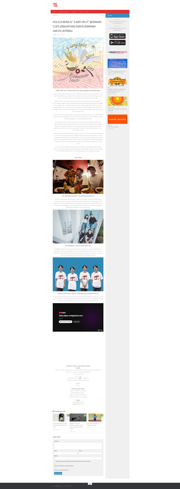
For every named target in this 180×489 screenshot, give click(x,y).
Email (80, 450)
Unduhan (81, 11)
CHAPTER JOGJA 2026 (113, 127)
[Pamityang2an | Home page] (55, 5)
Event (109, 87)
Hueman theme (69, 486)
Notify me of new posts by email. (61, 470)
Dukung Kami (74, 11)
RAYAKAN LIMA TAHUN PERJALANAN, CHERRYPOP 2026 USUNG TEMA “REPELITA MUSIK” (117, 90)
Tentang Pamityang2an (64, 11)
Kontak (86, 11)
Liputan (55, 15)
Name (55, 450)
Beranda (55, 11)
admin (55, 34)
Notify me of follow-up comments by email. (63, 465)
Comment (56, 441)
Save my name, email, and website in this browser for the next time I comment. (73, 461)
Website (56, 455)
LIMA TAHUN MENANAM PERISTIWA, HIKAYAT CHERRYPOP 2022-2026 (117, 72)
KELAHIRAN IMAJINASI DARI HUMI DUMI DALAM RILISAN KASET (60, 425)
